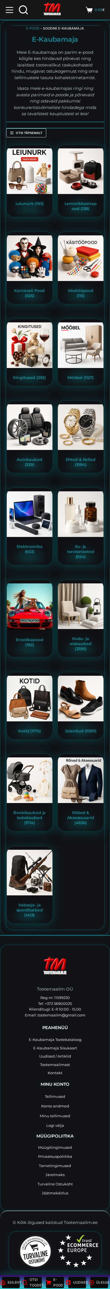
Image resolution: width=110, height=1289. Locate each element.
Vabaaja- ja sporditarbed (29, 910)
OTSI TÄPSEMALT (29, 133)
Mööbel (80, 377)
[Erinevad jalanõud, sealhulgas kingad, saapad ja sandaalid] (81, 698)
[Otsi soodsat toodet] (23, 9)
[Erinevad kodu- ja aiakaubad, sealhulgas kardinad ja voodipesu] (81, 606)
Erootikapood (29, 642)
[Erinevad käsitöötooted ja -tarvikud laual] (81, 258)
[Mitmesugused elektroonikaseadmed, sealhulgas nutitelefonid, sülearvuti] (29, 514)
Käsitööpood (80, 293)
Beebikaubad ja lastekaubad (29, 818)
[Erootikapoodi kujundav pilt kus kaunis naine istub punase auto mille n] (29, 606)
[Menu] (9, 10)
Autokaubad (29, 462)
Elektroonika (29, 549)
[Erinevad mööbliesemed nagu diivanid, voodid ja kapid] (81, 345)
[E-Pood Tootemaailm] (55, 967)
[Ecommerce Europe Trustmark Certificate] (78, 1251)
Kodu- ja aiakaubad (81, 644)
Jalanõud (80, 730)
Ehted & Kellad (81, 462)
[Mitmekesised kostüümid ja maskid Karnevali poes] (29, 258)
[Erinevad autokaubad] (29, 427)
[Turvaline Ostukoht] (32, 1251)
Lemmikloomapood (81, 206)
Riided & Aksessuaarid (80, 818)
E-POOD (32, 28)
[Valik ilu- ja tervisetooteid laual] (81, 514)
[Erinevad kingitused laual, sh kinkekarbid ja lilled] (29, 345)
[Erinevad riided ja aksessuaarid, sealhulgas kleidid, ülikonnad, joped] (81, 780)
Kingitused (29, 377)
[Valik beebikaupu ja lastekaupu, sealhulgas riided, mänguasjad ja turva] (29, 780)
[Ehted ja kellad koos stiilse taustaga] (81, 427)
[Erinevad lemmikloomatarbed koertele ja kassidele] (81, 171)
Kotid (29, 730)
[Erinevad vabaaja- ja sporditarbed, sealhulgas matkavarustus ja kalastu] (29, 872)
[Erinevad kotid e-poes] (29, 698)
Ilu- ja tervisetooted (80, 551)
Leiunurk (29, 203)
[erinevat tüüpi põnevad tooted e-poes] (29, 171)
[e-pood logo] (52, 10)
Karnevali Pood (29, 293)
